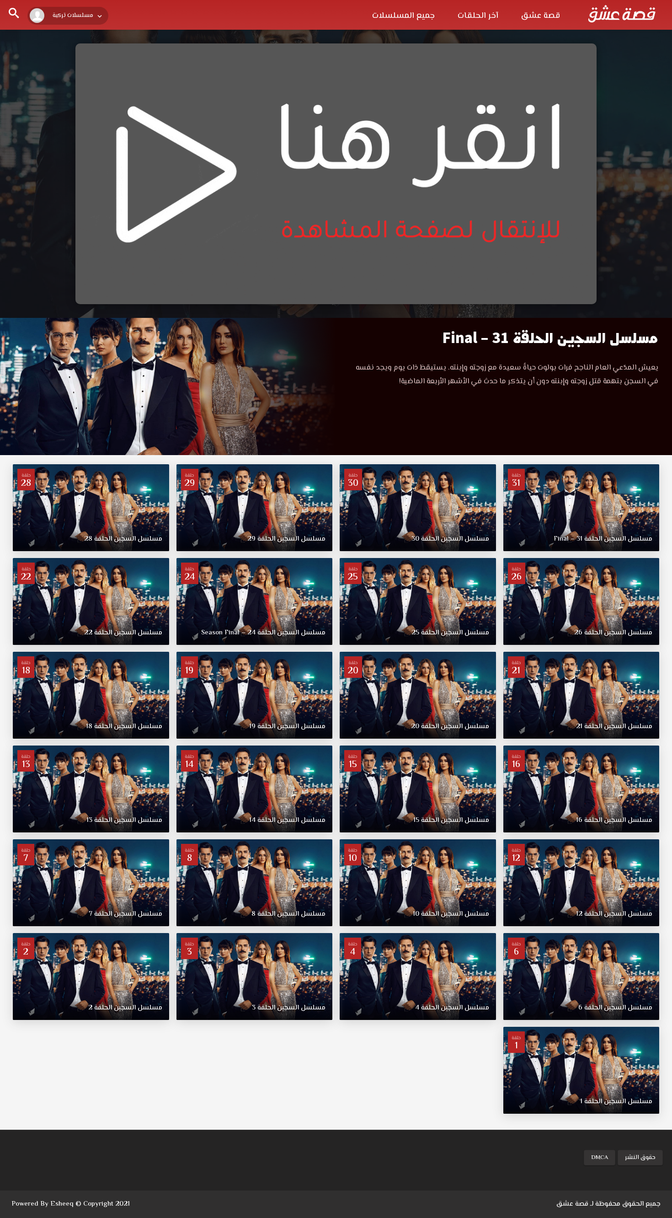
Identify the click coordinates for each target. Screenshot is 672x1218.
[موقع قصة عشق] (621, 13)
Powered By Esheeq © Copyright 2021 (70, 1204)
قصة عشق (540, 16)
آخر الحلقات (478, 16)
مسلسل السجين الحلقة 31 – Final (550, 338)
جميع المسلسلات (403, 16)
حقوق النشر (640, 1157)
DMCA (599, 1157)
